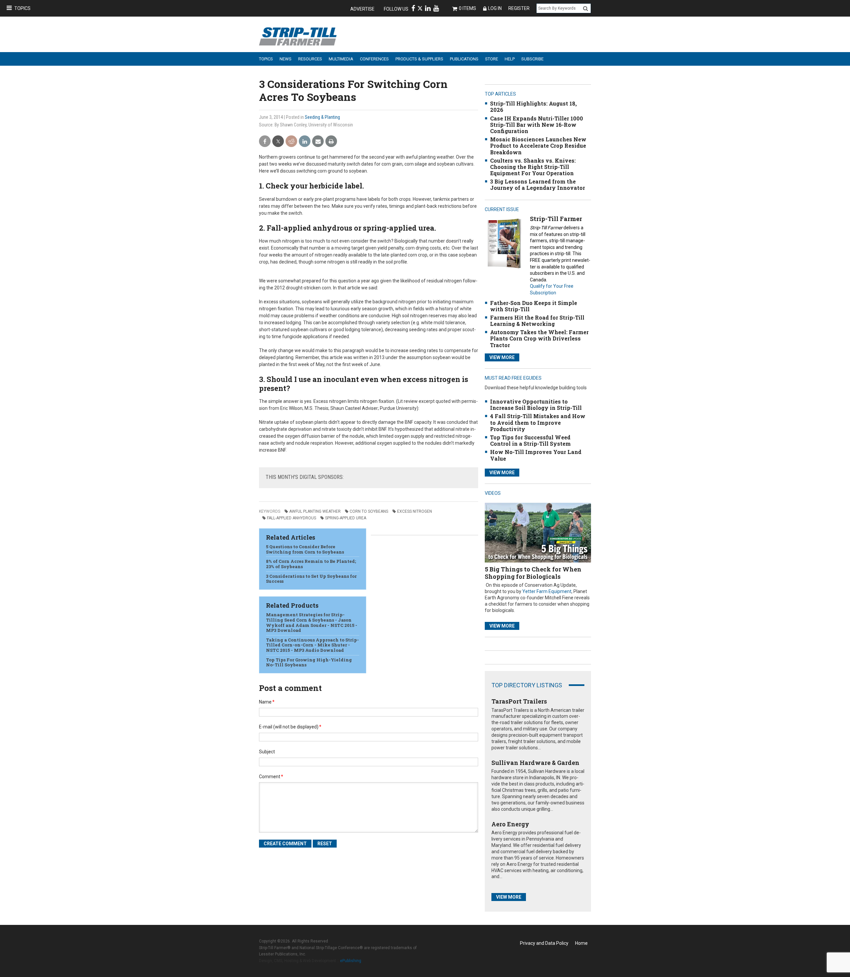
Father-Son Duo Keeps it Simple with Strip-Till (533, 306)
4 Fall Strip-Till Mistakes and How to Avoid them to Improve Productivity (537, 422)
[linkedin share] (304, 141)
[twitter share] (278, 141)
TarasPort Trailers (519, 701)
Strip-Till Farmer (556, 219)
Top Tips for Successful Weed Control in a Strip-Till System (530, 440)
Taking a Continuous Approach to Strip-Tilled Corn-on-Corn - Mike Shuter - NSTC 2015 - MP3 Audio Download (312, 645)
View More (502, 357)
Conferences (374, 58)
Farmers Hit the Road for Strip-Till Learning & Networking (537, 320)
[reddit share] (291, 141)
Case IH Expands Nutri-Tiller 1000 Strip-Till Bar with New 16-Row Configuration (536, 124)
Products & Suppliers (419, 58)
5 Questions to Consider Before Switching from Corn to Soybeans (305, 549)
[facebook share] (265, 141)
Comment (271, 776)
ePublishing (350, 960)
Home (581, 943)
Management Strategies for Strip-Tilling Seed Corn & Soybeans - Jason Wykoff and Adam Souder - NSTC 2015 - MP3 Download (311, 622)
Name (267, 702)
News (286, 58)
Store (491, 58)
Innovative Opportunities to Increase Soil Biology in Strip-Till (536, 404)
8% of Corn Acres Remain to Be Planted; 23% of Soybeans (311, 563)
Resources (310, 58)
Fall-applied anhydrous (291, 518)
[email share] (318, 141)
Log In (495, 8)
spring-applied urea (345, 518)
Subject (267, 751)
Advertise (362, 9)
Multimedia (341, 58)
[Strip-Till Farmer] (504, 243)
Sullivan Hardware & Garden (535, 763)
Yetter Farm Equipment (546, 591)
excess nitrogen (414, 511)
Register (519, 8)
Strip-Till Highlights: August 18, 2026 (533, 106)
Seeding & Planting (322, 117)
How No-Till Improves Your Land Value (535, 455)
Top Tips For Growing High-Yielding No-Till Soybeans (309, 662)
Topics (22, 8)
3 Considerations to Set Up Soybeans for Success (311, 578)
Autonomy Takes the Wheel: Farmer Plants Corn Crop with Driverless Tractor (539, 338)
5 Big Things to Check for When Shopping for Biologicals (533, 572)
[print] (331, 141)
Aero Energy (510, 824)
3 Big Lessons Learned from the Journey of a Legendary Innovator (537, 184)
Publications (464, 58)
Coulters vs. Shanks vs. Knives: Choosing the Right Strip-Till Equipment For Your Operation (533, 167)
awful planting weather (315, 511)
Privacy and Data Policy (544, 943)
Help (510, 58)
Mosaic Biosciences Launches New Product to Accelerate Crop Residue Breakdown (538, 145)
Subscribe (532, 58)
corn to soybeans (369, 511)
